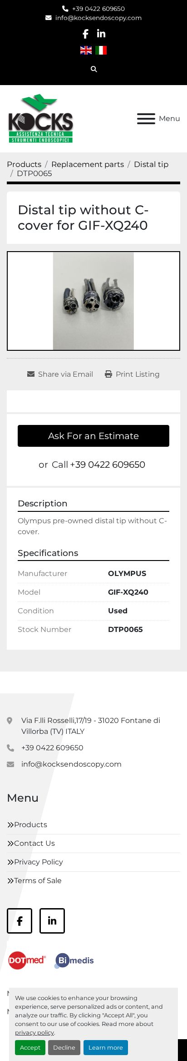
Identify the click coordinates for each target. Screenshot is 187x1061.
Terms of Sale (38, 880)
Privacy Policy (38, 862)
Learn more (106, 1047)
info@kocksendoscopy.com (98, 17)
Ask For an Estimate (93, 435)
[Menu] (146, 118)
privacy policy (34, 1032)
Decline (64, 1047)
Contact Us (34, 843)
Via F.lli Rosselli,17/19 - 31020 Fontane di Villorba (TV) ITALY (90, 726)
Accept (30, 1047)
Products (30, 824)
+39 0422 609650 (98, 8)
